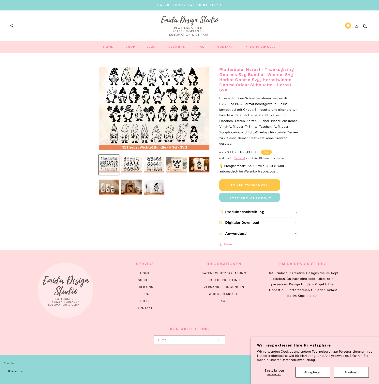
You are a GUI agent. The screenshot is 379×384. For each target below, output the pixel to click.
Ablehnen (351, 372)
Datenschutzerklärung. (299, 360)
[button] (12, 26)
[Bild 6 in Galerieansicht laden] (109, 187)
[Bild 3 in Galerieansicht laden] (154, 165)
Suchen (145, 280)
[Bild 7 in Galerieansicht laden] (131, 187)
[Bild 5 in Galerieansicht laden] (199, 165)
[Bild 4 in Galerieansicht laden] (176, 165)
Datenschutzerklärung (224, 273)
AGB (224, 301)
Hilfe (145, 301)
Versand (239, 158)
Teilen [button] (228, 244)
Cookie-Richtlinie (224, 280)
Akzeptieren (312, 372)
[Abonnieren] (218, 340)
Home (145, 273)
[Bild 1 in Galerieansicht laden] (109, 165)
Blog (145, 294)
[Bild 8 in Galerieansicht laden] (154, 187)
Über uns (145, 287)
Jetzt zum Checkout (250, 198)
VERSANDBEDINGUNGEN (224, 287)
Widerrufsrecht (224, 294)
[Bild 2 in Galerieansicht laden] (131, 165)
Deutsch (13, 371)
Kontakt (145, 308)
